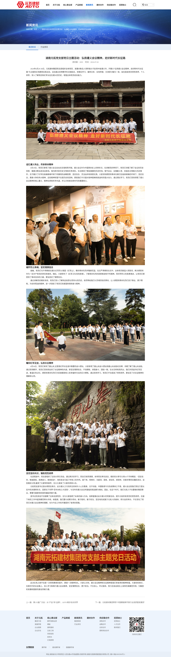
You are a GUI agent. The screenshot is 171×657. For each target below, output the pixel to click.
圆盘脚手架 (70, 647)
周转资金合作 (104, 630)
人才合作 (117, 624)
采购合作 (102, 621)
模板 (48, 624)
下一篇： (120, 602)
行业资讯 (77, 624)
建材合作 (100, 5)
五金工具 (50, 630)
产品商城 (79, 5)
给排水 (49, 637)
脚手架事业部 (52, 621)
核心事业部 (67, 5)
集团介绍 (38, 621)
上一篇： (52, 602)
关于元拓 (56, 5)
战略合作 (102, 624)
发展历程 (38, 624)
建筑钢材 (50, 627)
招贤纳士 (122, 5)
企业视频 (38, 627)
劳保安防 (50, 634)
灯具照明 (50, 640)
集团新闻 (77, 621)
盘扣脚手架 (56, 647)
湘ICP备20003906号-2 (117, 654)
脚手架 (44, 647)
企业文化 (38, 630)
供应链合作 (111, 5)
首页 (47, 5)
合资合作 (102, 627)
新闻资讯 (89, 5)
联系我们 (117, 627)
